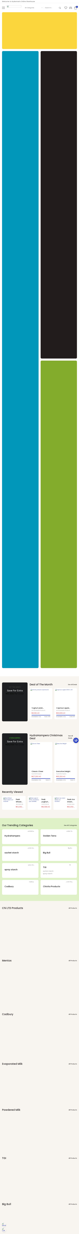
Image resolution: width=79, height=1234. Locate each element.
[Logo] (14, 7)
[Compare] (70, 7)
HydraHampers (37, 774)
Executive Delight (63, 771)
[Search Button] (60, 8)
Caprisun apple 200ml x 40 (62, 709)
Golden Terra (49, 835)
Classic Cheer (37, 771)
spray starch (11, 869)
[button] (3, 7)
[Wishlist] (65, 7)
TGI (44, 867)
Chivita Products (51, 886)
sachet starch (12, 852)
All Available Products (39, 710)
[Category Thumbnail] (31, 836)
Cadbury (9, 886)
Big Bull (46, 852)
